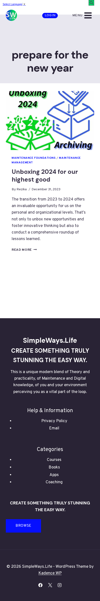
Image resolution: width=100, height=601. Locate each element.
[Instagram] (59, 585)
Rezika (22, 189)
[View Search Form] (91, 3)
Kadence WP (50, 573)
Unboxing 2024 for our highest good (45, 176)
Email (54, 428)
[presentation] (50, 120)
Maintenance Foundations (34, 158)
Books (54, 467)
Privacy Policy (54, 421)
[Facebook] (40, 585)
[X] (50, 585)
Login (50, 15)
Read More (24, 250)
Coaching (54, 482)
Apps (54, 475)
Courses (54, 460)
